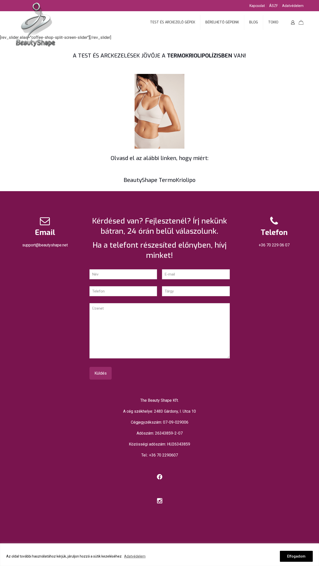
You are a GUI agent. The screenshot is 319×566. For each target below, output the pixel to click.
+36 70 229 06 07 (274, 245)
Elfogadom (296, 556)
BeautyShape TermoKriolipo (159, 180)
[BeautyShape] (35, 37)
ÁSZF (273, 6)
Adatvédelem (135, 556)
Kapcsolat (257, 6)
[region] (159, 554)
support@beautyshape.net (45, 245)
